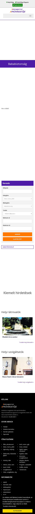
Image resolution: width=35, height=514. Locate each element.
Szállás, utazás (23, 467)
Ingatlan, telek (23, 453)
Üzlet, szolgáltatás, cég (10, 472)
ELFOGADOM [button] (17, 511)
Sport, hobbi (6, 467)
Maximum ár (6, 225)
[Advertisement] (17, 39)
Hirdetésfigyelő (8, 247)
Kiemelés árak (7, 485)
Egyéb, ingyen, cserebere (23, 450)
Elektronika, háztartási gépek (9, 454)
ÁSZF (4, 494)
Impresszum (6, 490)
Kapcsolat (6, 434)
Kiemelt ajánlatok (8, 432)
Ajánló (5, 482)
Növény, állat (7, 460)
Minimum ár (6, 218)
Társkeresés (22, 469)
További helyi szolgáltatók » (26, 382)
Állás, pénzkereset (8, 444)
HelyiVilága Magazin (23, 2)
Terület (5, 210)
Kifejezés (5, 188)
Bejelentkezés (18, 5)
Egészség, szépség (8, 449)
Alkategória (6, 203)
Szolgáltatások (7, 469)
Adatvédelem (7, 492)
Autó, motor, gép (24, 444)
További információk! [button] (9, 506)
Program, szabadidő (25, 465)
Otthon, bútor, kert (8, 465)
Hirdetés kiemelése (8, 429)
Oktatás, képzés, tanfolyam (24, 461)
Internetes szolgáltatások (23, 457)
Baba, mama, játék (8, 447)
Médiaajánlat (7, 487)
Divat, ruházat (23, 447)
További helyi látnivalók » (26, 342)
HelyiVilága (10, 2)
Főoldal (5, 427)
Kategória (6, 195)
